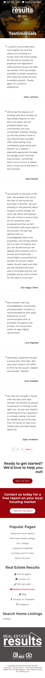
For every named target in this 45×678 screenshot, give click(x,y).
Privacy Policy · (19, 667)
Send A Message (32, 2)
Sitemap (7, 667)
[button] (22, 480)
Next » (29, 449)
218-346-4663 (13, 2)
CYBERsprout (23, 671)
